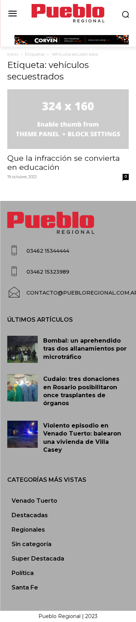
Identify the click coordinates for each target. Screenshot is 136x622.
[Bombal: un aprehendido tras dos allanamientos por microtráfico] (22, 349)
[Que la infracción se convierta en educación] (68, 119)
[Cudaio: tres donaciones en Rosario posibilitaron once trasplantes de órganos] (22, 387)
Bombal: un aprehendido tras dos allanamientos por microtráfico (85, 348)
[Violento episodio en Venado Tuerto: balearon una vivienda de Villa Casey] (22, 434)
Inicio (12, 54)
